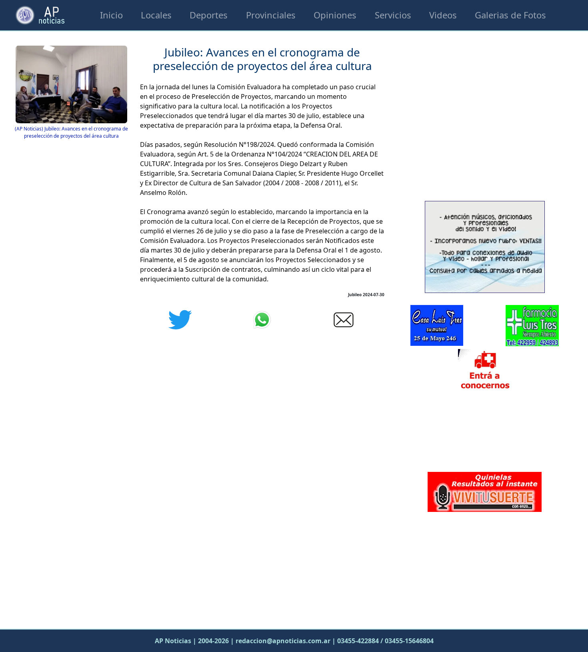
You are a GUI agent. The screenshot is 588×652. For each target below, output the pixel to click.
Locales (156, 15)
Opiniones (335, 15)
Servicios (393, 15)
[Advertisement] (485, 568)
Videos (443, 15)
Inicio (111, 15)
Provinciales (271, 15)
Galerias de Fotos (510, 15)
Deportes (209, 15)
